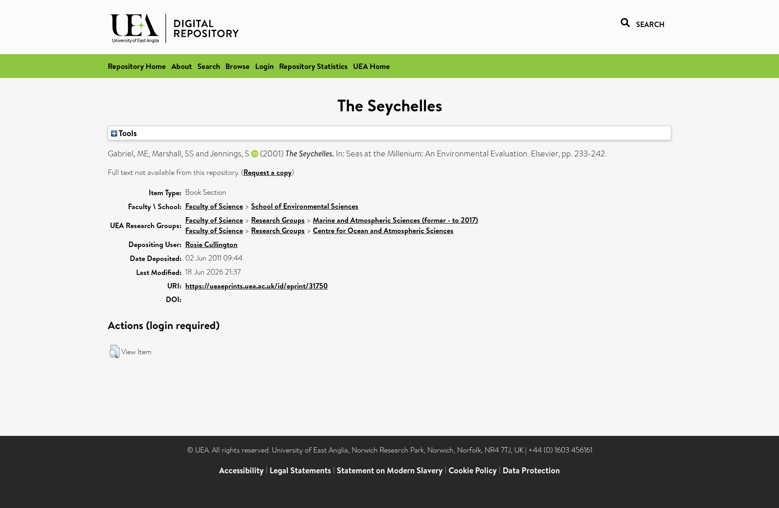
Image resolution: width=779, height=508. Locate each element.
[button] (114, 351)
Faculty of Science (214, 206)
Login (264, 66)
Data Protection (531, 470)
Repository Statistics (313, 66)
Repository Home (137, 66)
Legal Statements (300, 470)
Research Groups (278, 220)
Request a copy (267, 172)
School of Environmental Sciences (304, 206)
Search (208, 66)
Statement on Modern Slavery (390, 470)
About (181, 66)
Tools (127, 133)
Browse (237, 66)
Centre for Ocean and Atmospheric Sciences (383, 230)
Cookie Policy (473, 470)
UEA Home (371, 66)
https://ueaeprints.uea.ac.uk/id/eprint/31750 (256, 286)
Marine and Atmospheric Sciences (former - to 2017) (395, 220)
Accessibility (241, 470)
